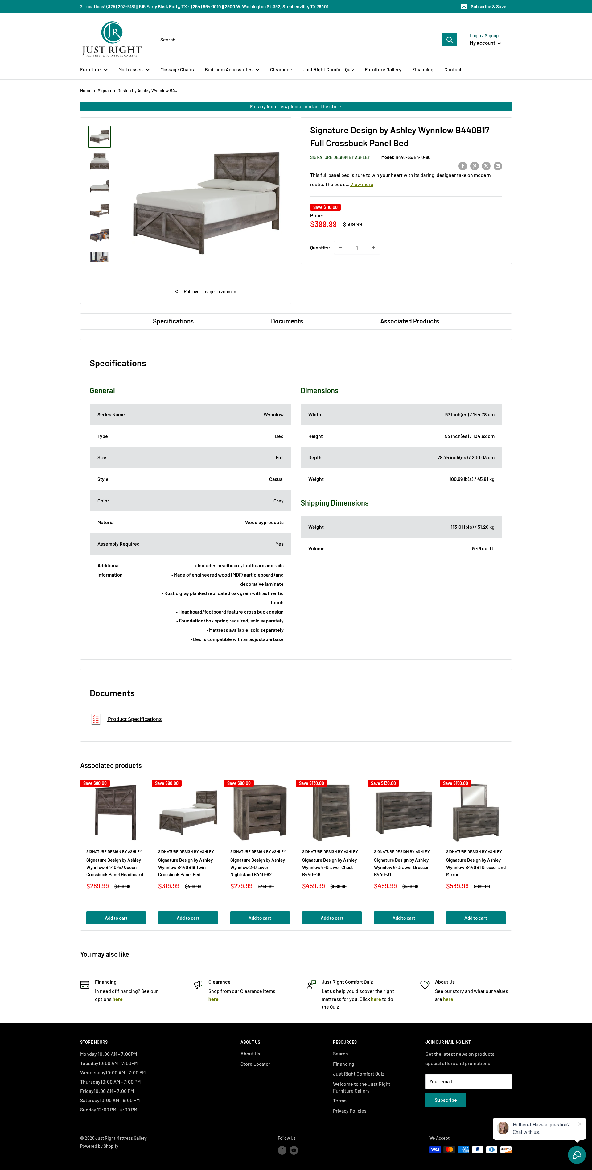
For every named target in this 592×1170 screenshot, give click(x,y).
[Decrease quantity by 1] (340, 247)
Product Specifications (134, 718)
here (447, 999)
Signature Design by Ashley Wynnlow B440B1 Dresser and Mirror (476, 867)
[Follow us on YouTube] (294, 1150)
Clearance (281, 69)
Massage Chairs (177, 69)
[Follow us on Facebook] (282, 1150)
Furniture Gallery (383, 69)
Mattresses (130, 69)
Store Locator (255, 1064)
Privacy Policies (350, 1111)
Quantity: (320, 247)
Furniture (90, 69)
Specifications (173, 321)
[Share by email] (498, 165)
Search (340, 1053)
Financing (423, 69)
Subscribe (446, 1100)
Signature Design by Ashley (340, 157)
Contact (453, 69)
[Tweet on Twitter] (486, 165)
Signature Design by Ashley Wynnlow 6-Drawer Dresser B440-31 (401, 867)
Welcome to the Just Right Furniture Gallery (361, 1087)
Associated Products (409, 321)
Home (86, 90)
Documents (287, 321)
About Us (250, 1053)
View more (361, 184)
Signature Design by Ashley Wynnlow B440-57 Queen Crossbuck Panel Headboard (114, 867)
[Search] (449, 39)
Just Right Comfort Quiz (328, 69)
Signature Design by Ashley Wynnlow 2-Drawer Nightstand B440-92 (257, 867)
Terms (340, 1100)
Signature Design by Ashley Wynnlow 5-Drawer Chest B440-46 (329, 867)
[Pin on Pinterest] (474, 165)
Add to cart (116, 918)
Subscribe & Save (488, 6)
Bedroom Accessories (229, 69)
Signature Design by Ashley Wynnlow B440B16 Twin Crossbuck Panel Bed (185, 867)
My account (483, 43)
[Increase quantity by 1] (373, 247)
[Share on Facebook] (462, 165)
